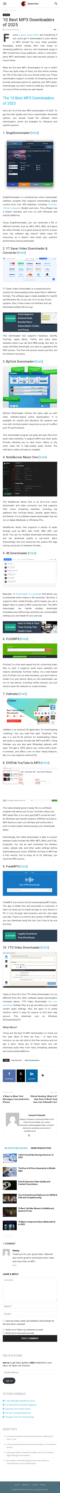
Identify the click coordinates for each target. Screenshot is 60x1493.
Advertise (25, 1485)
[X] (30, 1135)
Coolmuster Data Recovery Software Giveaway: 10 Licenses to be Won (31, 1445)
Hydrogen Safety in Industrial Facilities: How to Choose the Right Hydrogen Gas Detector (30, 1453)
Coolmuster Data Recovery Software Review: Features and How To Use (30, 1437)
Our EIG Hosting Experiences (18, 1413)
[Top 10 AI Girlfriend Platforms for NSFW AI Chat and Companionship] (10, 1198)
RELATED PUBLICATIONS (16, 1148)
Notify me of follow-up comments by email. (24, 1330)
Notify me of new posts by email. (20, 1333)
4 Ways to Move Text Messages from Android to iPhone (16, 1099)
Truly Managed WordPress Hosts (20, 1400)
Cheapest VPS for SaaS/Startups (19, 1417)
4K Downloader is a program (27, 594)
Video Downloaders (32, 1060)
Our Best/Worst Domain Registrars (21, 1404)
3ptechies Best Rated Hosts (17, 1408)
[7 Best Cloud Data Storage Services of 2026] (10, 1158)
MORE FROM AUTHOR (41, 1148)
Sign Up (9, 1380)
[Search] (56, 4)
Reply (15, 1265)
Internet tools (16, 1060)
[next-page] (9, 1235)
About (17, 1485)
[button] (4, 4)
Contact (35, 1485)
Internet (13, 10)
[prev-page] (4, 1235)
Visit (35, 133)
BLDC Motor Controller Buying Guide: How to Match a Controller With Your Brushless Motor (28, 1462)
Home (5, 10)
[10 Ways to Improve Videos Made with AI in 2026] (10, 1225)
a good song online (29, 34)
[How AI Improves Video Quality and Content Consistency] (10, 1185)
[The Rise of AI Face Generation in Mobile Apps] (10, 1172)
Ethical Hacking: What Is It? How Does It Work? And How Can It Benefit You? (44, 1099)
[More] (43, 1075)
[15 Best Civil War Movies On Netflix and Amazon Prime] (10, 1212)
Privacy (42, 1485)
